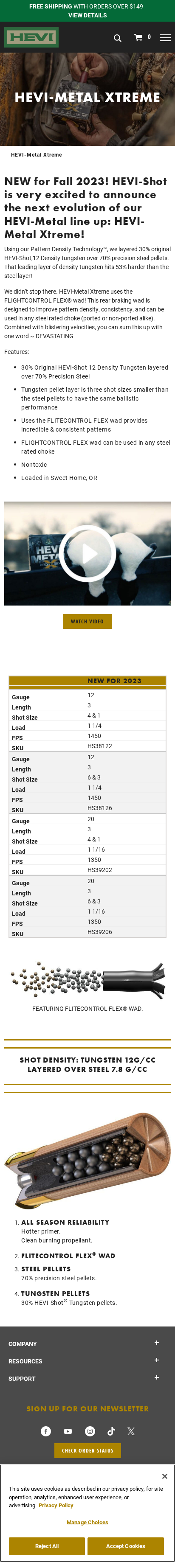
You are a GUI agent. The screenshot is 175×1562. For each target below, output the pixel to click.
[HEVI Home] (31, 36)
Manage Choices (87, 1522)
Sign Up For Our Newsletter (87, 1408)
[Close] (164, 1476)
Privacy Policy (56, 1505)
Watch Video (87, 621)
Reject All (47, 1546)
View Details (87, 15)
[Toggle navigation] (165, 37)
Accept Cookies (126, 1546)
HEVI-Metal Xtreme (36, 154)
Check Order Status (87, 1450)
